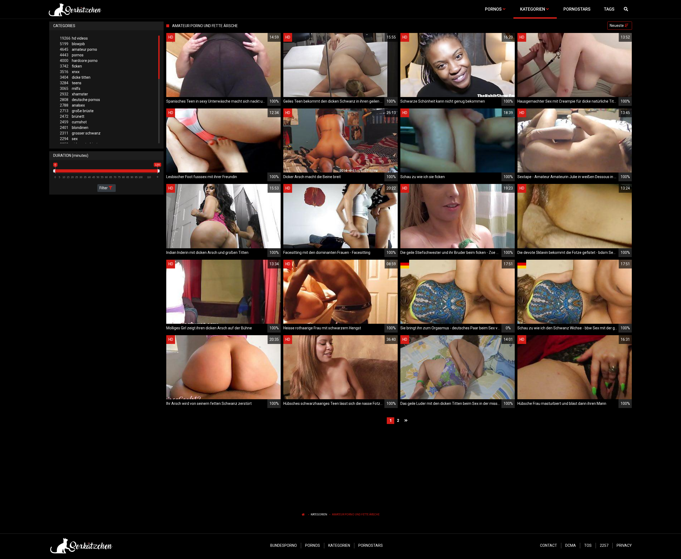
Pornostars (370, 545)
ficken (71, 66)
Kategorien (319, 514)
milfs (70, 88)
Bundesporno (283, 545)
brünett (72, 116)
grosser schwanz (80, 133)
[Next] (407, 420)
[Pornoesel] (75, 9)
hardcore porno (79, 60)
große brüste (77, 111)
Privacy (624, 545)
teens (70, 83)
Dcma (570, 545)
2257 (604, 545)
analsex (72, 105)
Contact (548, 545)
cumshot (73, 122)
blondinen (74, 127)
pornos (72, 55)
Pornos (312, 545)
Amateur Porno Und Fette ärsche (356, 514)
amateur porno (78, 49)
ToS (588, 545)
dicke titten (75, 77)
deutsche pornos (80, 100)
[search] (626, 9)
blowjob (72, 44)
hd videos (74, 38)
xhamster (74, 94)
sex (69, 139)
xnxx (70, 72)
